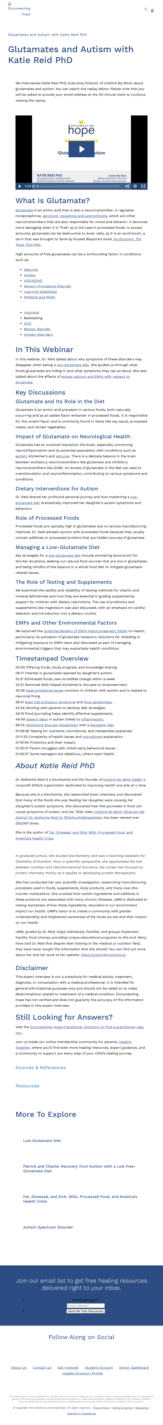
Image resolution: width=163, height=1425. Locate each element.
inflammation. (92, 719)
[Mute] (127, 186)
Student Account (99, 1368)
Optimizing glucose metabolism (52, 725)
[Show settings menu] (135, 186)
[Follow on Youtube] (93, 1351)
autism (21, 456)
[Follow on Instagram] (81, 1351)
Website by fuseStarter (81, 1413)
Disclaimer (142, 1407)
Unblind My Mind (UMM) (122, 780)
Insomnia (31, 312)
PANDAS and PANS (39, 297)
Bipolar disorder (37, 329)
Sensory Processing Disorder (47, 286)
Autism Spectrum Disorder (48, 1227)
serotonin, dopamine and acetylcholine (75, 216)
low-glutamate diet (73, 365)
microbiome (92, 737)
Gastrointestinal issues (44, 690)
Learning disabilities (40, 292)
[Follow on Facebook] (58, 1351)
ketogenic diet (102, 725)
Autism (30, 275)
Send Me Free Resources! (85, 1311)
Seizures (31, 270)
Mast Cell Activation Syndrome (50, 702)
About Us (18, 1368)
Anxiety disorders (38, 335)
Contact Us (42, 1368)
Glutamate (24, 210)
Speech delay (37, 719)
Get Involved (68, 1368)
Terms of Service (122, 1407)
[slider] (79, 186)
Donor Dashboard (134, 1368)
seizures (62, 456)
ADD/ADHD (33, 281)
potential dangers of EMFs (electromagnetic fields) (85, 631)
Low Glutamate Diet (42, 1140)
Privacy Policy (101, 1407)
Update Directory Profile (82, 1373)
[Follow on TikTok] (105, 1351)
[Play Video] (19, 186)
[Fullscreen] (143, 186)
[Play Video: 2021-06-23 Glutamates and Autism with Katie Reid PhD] (81, 149)
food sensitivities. (98, 702)
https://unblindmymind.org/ (103, 955)
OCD (27, 324)
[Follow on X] (70, 1351)
